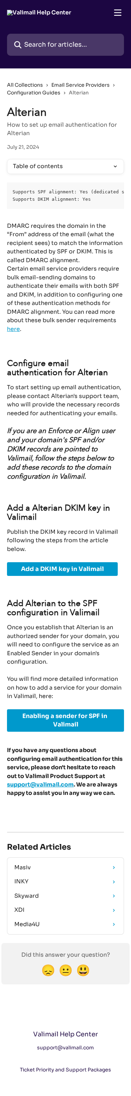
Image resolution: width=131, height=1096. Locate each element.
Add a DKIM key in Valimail (62, 569)
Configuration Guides (33, 92)
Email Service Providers (80, 85)
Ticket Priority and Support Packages (65, 1070)
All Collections (25, 85)
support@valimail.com (40, 784)
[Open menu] (117, 12)
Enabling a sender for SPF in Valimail (65, 720)
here (13, 329)
